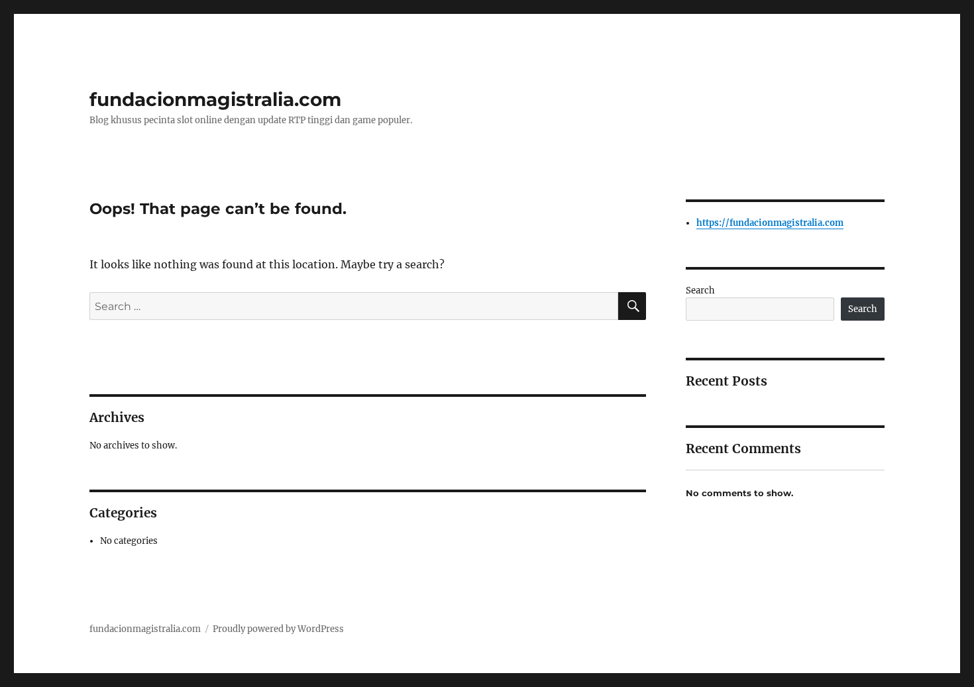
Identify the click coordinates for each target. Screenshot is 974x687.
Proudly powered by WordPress (278, 629)
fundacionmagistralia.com (215, 99)
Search (700, 290)
